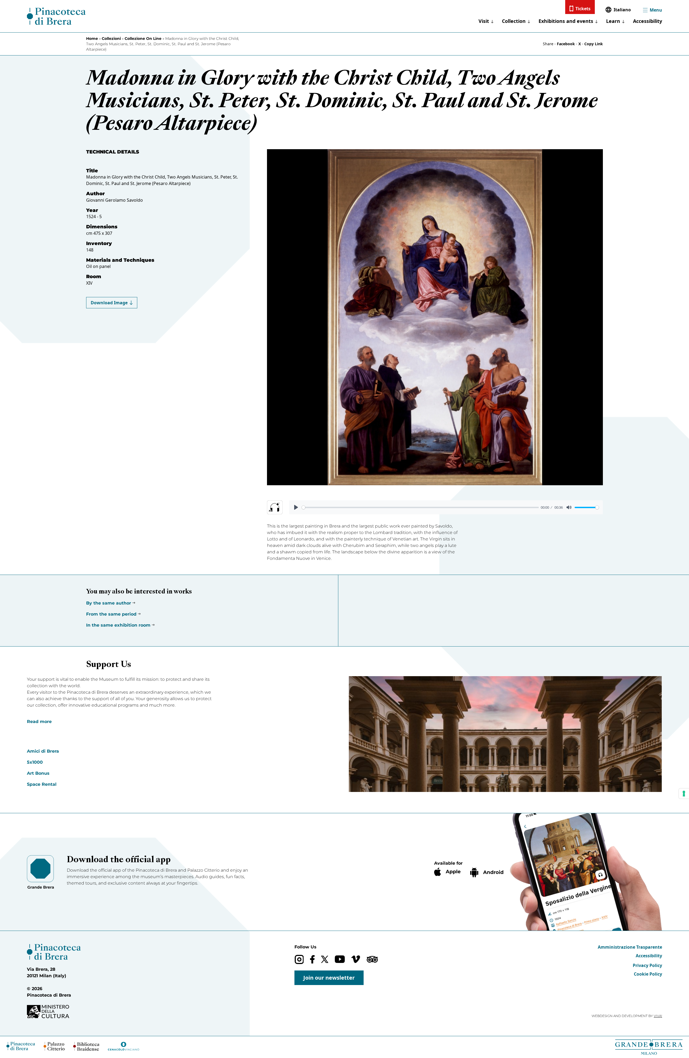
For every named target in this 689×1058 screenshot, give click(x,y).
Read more (39, 721)
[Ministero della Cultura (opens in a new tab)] (54, 1011)
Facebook (566, 43)
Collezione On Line (143, 38)
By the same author (108, 603)
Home (92, 38)
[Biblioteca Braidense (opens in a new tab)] (86, 1046)
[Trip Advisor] (372, 959)
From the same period (111, 614)
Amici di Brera (43, 751)
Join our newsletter (329, 977)
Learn (613, 21)
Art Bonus (38, 773)
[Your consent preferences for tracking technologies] (684, 793)
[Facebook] (312, 959)
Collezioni (111, 38)
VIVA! (658, 1016)
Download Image (109, 303)
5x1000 (35, 762)
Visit (484, 21)
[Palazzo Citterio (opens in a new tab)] (54, 1046)
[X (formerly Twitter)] (324, 959)
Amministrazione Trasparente (630, 947)
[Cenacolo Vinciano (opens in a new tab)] (123, 1046)
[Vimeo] (355, 959)
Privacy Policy (647, 965)
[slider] (420, 507)
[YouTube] (340, 959)
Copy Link (593, 43)
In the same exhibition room (118, 625)
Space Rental (42, 784)
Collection (514, 21)
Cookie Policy (648, 974)
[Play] (296, 507)
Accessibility (647, 21)
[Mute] (569, 507)
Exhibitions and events (566, 21)
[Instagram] (299, 959)
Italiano (622, 10)
